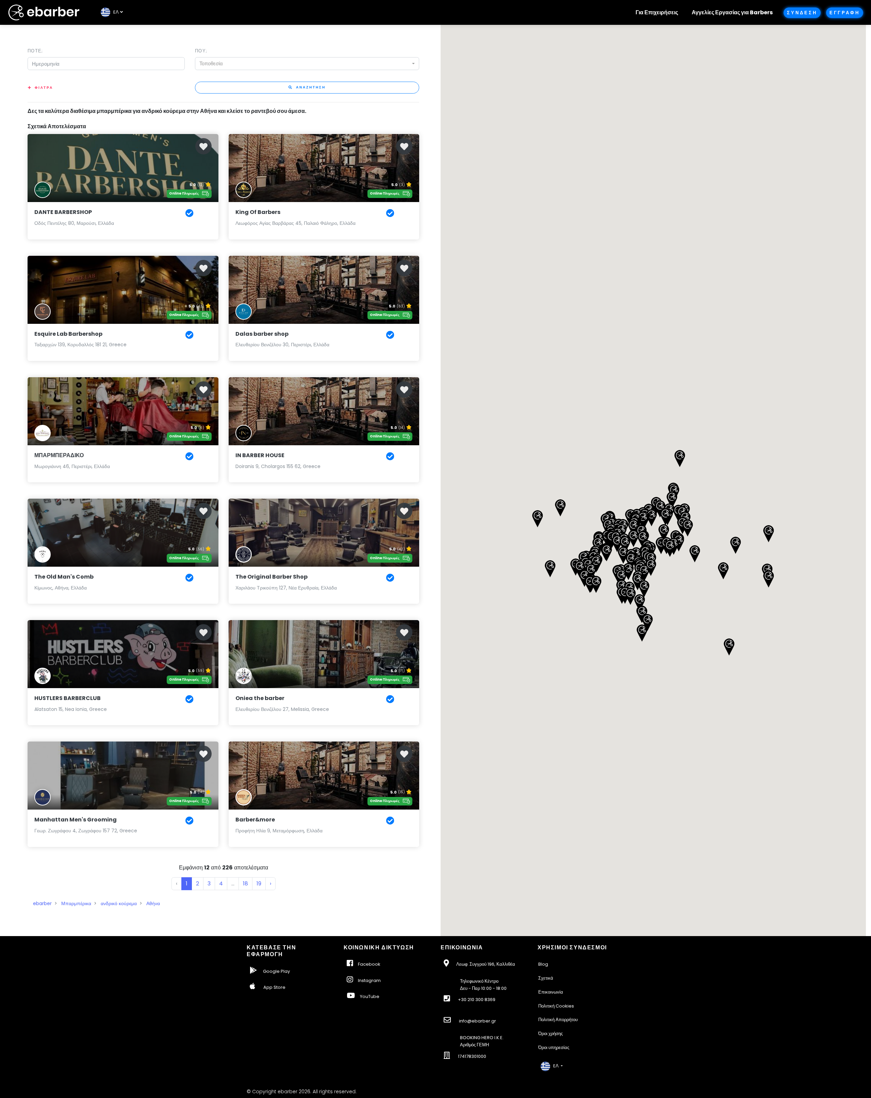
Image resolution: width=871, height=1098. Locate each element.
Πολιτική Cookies (556, 1006)
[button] (669, 548)
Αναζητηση (310, 87)
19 (259, 883)
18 (245, 883)
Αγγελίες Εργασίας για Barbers (732, 12)
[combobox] (307, 63)
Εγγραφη (844, 13)
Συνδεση (802, 13)
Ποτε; (35, 51)
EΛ (114, 12)
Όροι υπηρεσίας (553, 1047)
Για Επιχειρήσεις (657, 12)
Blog (543, 964)
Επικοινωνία (550, 992)
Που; (201, 51)
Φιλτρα (44, 87)
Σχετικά (545, 978)
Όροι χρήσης (550, 1033)
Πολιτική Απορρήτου (558, 1019)
